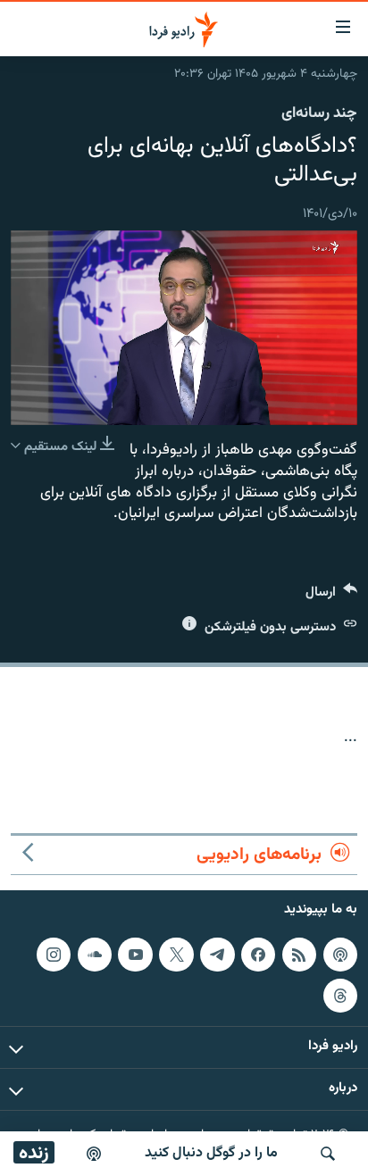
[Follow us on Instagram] (54, 955)
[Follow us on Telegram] (217, 955)
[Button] (331, 596)
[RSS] (299, 955)
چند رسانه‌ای (319, 113)
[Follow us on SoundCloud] (95, 955)
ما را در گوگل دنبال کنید (211, 1153)
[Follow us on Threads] (340, 996)
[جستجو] (328, 1153)
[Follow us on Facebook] (258, 955)
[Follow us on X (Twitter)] (176, 955)
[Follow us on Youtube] (135, 955)
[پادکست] (94, 1153)
